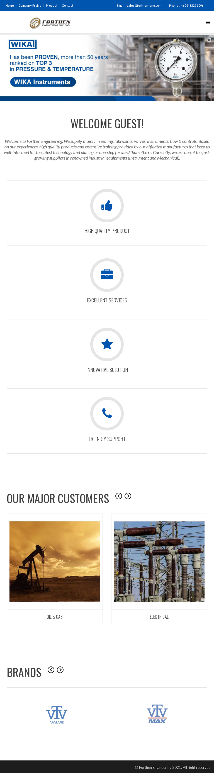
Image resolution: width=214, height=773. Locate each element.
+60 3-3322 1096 (192, 5)
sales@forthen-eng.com (144, 5)
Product (51, 5)
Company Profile (30, 5)
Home (10, 5)
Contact (67, 5)
